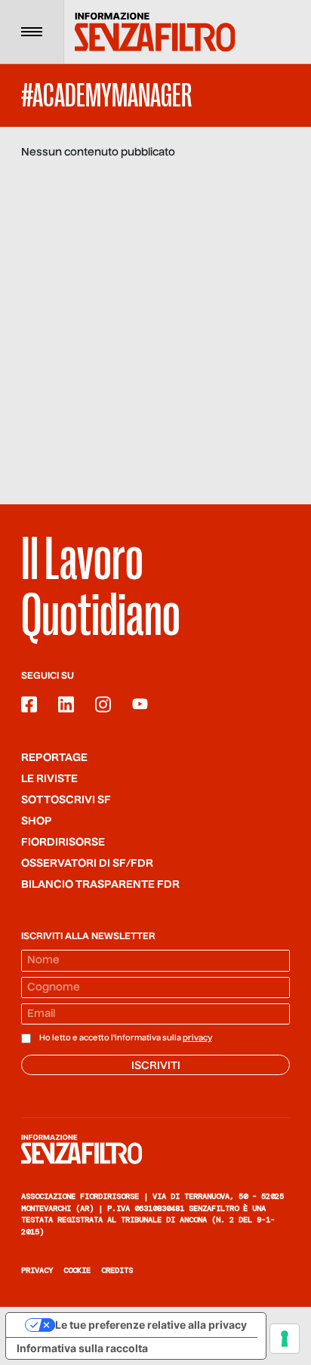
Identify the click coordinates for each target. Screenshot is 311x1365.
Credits (117, 1270)
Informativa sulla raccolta (82, 1348)
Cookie (77, 1270)
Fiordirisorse (63, 842)
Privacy (37, 1270)
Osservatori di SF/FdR (87, 863)
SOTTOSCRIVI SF (66, 800)
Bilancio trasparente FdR (100, 885)
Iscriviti (155, 1066)
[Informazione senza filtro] (155, 1149)
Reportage (54, 758)
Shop (36, 821)
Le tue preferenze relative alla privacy (151, 1324)
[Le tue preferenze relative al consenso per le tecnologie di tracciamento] (284, 1338)
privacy (197, 1038)
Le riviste (49, 779)
